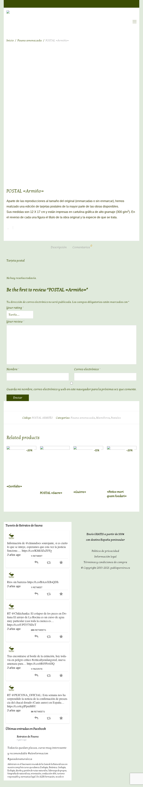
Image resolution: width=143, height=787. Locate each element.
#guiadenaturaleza (19, 759)
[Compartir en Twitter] (23, 228)
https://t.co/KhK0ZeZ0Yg (37, 550)
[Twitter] (127, 3)
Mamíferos (103, 417)
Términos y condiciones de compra (105, 562)
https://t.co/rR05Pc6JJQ (41, 663)
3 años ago (13, 555)
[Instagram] (134, 3)
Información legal (105, 556)
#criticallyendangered (44, 660)
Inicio (10, 40)
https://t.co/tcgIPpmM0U (21, 706)
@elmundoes (33, 543)
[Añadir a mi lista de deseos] (10, 227)
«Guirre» (79, 492)
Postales (116, 417)
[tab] (58, 247)
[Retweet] (49, 563)
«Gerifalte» (14, 486)
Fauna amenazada (30, 40)
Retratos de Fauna (28, 736)
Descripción (59, 247)
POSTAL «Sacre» (51, 493)
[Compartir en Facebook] (17, 228)
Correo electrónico (87, 369)
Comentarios (82, 246)
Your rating (15, 308)
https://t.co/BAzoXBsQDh (42, 582)
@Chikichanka (20, 613)
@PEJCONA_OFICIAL (26, 695)
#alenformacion (38, 753)
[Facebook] (120, 3)
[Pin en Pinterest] (29, 228)
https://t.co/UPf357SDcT (21, 624)
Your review (15, 321)
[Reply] (36, 563)
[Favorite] (61, 563)
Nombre (13, 369)
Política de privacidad (105, 551)
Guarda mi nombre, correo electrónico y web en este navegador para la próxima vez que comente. (71, 389)
